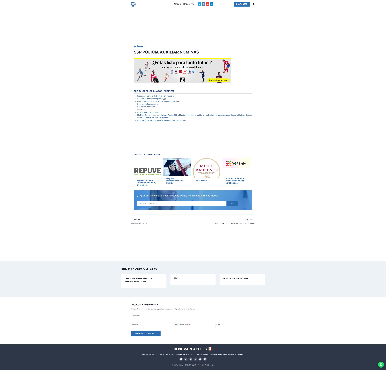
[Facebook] (181, 359)
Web (218, 325)
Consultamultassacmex (146, 107)
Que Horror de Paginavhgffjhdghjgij (151, 99)
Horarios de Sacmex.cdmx (148, 104)
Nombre (135, 325)
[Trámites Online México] (133, 4)
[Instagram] (203, 4)
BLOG (178, 4)
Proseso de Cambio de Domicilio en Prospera (155, 96)
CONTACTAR (241, 4)
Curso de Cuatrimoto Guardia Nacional (152, 118)
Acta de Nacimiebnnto (235, 278)
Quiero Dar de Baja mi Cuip (148, 112)
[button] (381, 365)
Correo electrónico (182, 325)
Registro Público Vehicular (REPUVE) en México (146, 182)
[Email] (205, 359)
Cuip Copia (141, 110)
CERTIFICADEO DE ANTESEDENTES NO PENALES (235, 221)
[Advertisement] (193, 26)
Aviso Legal (209, 365)
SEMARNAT (201, 180)
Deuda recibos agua (139, 221)
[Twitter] (199, 4)
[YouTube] (207, 4)
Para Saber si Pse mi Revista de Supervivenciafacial (158, 101)
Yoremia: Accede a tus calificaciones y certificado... (235, 180)
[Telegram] (211, 4)
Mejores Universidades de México (175, 180)
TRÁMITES (189, 4)
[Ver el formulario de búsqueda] (253, 4)
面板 (176, 278)
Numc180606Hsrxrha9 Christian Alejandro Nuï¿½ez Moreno (161, 120)
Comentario (136, 315)
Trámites (139, 46)
